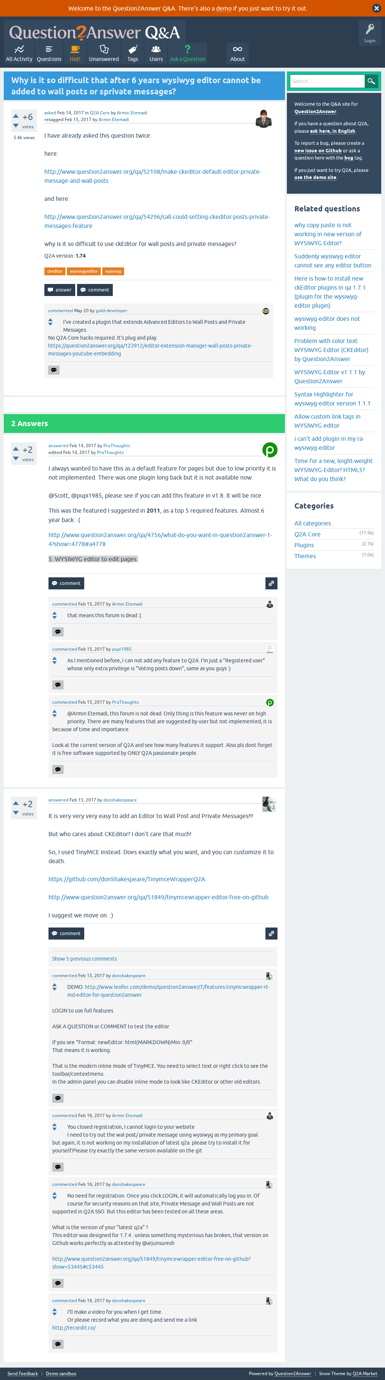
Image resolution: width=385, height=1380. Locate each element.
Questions (49, 59)
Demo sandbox (61, 1373)
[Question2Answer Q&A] (95, 31)
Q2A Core (100, 112)
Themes (305, 556)
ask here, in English (332, 131)
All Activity (19, 59)
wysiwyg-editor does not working (327, 323)
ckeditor (54, 271)
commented (60, 310)
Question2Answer (315, 111)
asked (50, 112)
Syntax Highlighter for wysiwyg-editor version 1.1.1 (332, 399)
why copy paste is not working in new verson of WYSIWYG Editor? (328, 234)
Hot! (75, 59)
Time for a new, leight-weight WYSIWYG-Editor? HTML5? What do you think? (333, 469)
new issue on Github (318, 150)
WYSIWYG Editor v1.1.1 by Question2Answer (329, 376)
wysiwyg (113, 271)
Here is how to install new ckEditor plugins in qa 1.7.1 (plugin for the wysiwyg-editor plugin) (330, 292)
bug (348, 158)
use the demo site (315, 177)
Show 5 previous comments (84, 959)
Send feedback (23, 1373)
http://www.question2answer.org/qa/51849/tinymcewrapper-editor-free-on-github (158, 897)
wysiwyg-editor (84, 271)
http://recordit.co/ (73, 1328)
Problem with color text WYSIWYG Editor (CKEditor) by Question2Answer (331, 349)
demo (224, 8)
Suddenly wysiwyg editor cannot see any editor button (332, 261)
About (237, 59)
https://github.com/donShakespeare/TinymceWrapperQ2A (127, 879)
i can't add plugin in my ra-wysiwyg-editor (329, 443)
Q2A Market (365, 1373)
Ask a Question (187, 59)
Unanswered (104, 59)
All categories (312, 523)
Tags (132, 59)
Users (156, 59)
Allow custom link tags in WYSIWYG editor (327, 421)
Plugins (304, 545)
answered (58, 445)
